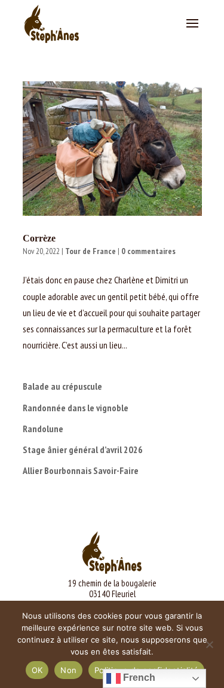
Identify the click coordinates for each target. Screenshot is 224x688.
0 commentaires (148, 251)
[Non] (209, 644)
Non (68, 670)
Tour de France (90, 251)
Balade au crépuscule (62, 386)
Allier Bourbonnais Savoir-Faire (81, 470)
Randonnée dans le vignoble (75, 408)
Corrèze (39, 238)
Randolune (43, 429)
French (138, 677)
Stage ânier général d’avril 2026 (83, 449)
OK (37, 670)
